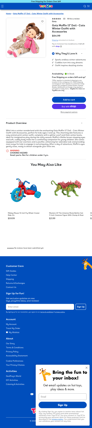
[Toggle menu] (2, 6)
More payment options (69, 112)
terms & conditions (46, 312)
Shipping (55, 40)
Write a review (73, 19)
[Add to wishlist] (42, 21)
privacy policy (60, 312)
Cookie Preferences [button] (14, 361)
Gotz (54, 21)
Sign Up (81, 306)
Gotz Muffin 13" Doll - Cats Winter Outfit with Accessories (38, 14)
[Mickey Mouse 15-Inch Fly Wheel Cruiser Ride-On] (25, 190)
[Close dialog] (86, 368)
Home (8, 14)
